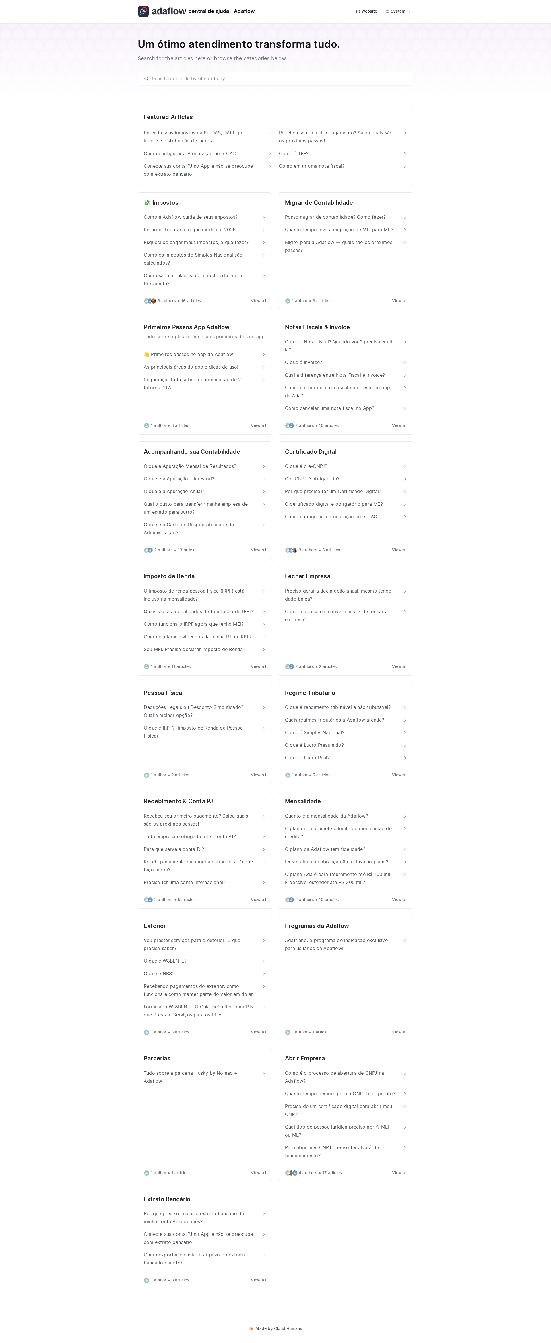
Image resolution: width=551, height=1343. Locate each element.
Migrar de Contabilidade (319, 203)
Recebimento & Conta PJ (178, 801)
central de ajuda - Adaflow (222, 11)
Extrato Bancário (167, 1199)
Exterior (155, 926)
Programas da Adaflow (317, 926)
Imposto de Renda (169, 576)
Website (369, 11)
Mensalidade (303, 801)
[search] (278, 79)
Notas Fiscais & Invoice (317, 327)
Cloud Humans (288, 1329)
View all (258, 301)
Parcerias (157, 1059)
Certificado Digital (311, 452)
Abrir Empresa (305, 1059)
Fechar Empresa (307, 576)
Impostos (165, 203)
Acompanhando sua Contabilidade (192, 452)
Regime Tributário (310, 693)
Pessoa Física (163, 693)
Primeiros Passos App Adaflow (187, 327)
